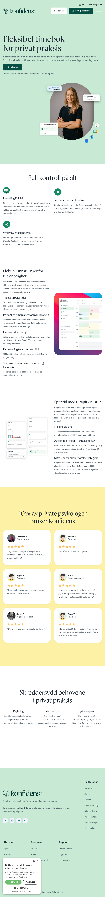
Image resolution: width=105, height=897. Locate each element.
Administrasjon (91, 822)
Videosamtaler (91, 817)
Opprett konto (65, 849)
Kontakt (7, 854)
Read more (23, 877)
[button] (82, 4)
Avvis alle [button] (30, 882)
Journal (88, 794)
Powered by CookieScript (21, 892)
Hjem (6, 849)
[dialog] (22, 876)
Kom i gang (13, 67)
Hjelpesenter (64, 860)
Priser (33, 854)
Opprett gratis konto (81, 11)
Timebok (88, 800)
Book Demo (59, 11)
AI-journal (89, 788)
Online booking (91, 805)
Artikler (34, 849)
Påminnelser (90, 828)
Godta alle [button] (13, 882)
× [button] (37, 861)
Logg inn (63, 854)
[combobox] (34, 861)
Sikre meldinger (91, 811)
